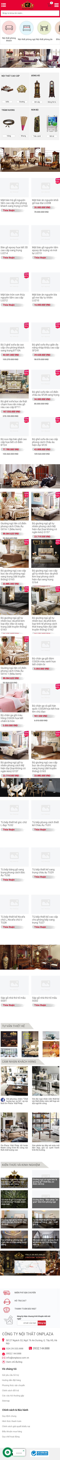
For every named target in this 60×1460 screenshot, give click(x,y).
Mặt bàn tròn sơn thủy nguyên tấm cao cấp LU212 (13, 297)
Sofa (7, 102)
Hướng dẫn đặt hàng (11, 1380)
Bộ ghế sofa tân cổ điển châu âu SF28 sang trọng (45, 393)
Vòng (9, 136)
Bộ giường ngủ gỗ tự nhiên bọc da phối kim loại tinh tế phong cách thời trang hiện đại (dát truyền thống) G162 (44, 623)
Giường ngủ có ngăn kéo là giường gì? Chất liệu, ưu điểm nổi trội (45, 1181)
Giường (22, 102)
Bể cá (52, 136)
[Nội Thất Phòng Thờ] (30, 957)
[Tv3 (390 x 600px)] (30, 1044)
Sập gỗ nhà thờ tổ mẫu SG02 (44, 999)
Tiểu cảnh (37, 136)
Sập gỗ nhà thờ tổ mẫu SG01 (13, 999)
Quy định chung (9, 1416)
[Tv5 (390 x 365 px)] (51, 1049)
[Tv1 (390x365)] (9, 1039)
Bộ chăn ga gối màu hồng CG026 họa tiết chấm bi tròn (12, 718)
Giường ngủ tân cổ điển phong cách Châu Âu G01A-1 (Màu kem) (13, 526)
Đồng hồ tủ (52, 102)
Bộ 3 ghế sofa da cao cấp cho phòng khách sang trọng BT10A (12, 347)
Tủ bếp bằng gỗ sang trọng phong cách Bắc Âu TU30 (13, 872)
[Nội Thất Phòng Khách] (30, 160)
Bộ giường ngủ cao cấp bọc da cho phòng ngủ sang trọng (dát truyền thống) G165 (13, 575)
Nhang (23, 136)
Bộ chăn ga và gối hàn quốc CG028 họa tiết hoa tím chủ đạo (45, 708)
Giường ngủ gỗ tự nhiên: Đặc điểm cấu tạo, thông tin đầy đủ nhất (14, 1222)
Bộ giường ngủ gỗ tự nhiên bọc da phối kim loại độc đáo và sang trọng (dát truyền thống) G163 (14, 623)
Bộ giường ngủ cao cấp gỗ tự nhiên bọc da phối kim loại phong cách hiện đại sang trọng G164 (45, 576)
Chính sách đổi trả (10, 1390)
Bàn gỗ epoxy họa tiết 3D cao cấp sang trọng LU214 (14, 250)
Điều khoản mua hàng (12, 1431)
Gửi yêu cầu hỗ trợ (10, 1375)
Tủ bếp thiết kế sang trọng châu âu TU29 (43, 871)
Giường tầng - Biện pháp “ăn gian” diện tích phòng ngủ (45, 1201)
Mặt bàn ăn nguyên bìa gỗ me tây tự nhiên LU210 (44, 297)
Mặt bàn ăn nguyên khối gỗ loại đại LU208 (45, 201)
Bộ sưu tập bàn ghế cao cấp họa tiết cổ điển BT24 (14, 442)
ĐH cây (37, 102)
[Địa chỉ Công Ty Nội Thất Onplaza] (30, 1263)
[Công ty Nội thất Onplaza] (27, 5)
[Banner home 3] (30, 787)
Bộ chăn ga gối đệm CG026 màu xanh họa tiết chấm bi (44, 661)
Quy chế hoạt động (11, 1436)
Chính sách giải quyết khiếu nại (16, 1426)
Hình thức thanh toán (11, 1421)
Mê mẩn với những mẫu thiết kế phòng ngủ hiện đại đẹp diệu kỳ (45, 1242)
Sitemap (6, 1401)
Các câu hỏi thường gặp (13, 1395)
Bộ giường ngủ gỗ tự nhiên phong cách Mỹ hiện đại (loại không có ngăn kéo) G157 (44, 528)
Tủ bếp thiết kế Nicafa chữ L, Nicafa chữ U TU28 (13, 919)
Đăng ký (42, 1323)
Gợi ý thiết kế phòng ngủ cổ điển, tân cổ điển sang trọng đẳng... (14, 1242)
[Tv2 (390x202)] (9, 1052)
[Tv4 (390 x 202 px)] (51, 1035)
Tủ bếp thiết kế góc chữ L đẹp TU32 (14, 824)
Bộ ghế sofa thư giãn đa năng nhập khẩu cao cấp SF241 (45, 347)
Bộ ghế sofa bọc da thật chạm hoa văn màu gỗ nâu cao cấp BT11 (14, 404)
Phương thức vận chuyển (13, 1385)
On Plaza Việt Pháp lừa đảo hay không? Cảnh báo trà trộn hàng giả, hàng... (13, 1181)
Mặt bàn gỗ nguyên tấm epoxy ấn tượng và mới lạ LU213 (45, 250)
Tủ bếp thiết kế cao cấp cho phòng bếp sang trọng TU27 (45, 919)
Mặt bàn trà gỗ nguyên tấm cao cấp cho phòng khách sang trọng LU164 (14, 203)
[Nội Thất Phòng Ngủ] (30, 476)
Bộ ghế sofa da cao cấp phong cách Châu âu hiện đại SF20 (45, 442)
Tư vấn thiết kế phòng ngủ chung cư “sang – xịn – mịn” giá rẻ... (45, 1222)
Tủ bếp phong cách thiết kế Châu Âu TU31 (45, 824)
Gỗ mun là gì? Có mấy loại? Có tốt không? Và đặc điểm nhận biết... (13, 1202)
